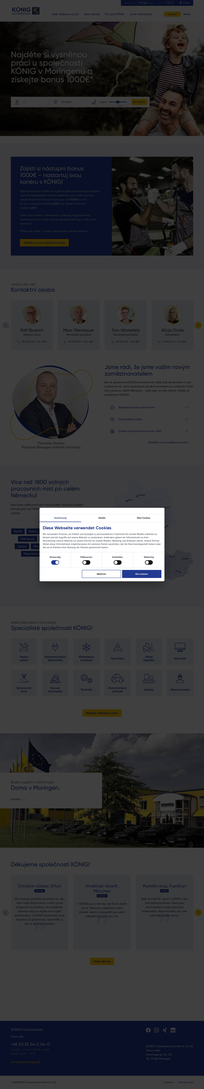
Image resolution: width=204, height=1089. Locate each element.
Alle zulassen (141, 574)
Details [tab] (102, 518)
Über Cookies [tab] (143, 518)
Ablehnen (101, 574)
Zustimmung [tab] (60, 518)
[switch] (86, 562)
